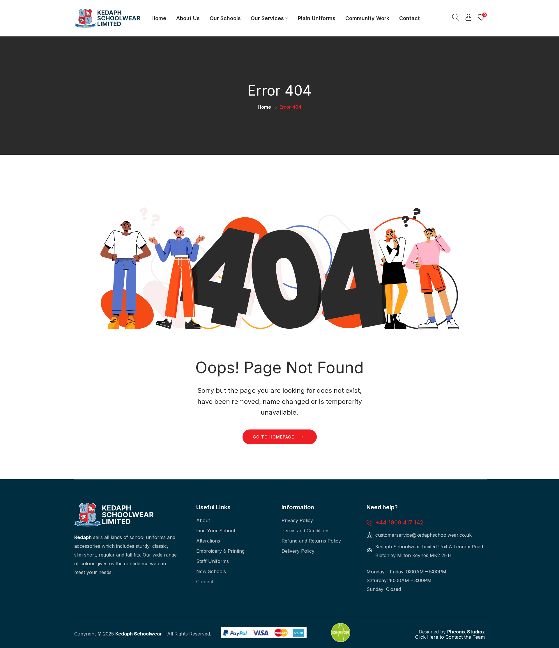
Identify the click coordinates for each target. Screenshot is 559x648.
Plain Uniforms (316, 18)
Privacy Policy (297, 520)
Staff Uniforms (212, 561)
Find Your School (215, 530)
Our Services (267, 18)
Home (158, 18)
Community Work (367, 18)
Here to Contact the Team (455, 637)
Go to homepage (273, 436)
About (203, 520)
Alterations (208, 541)
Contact (409, 18)
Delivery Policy (298, 551)
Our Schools (225, 18)
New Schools (211, 571)
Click (420, 637)
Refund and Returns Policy (311, 541)
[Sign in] (468, 18)
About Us (188, 18)
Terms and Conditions (306, 530)
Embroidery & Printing (220, 551)
